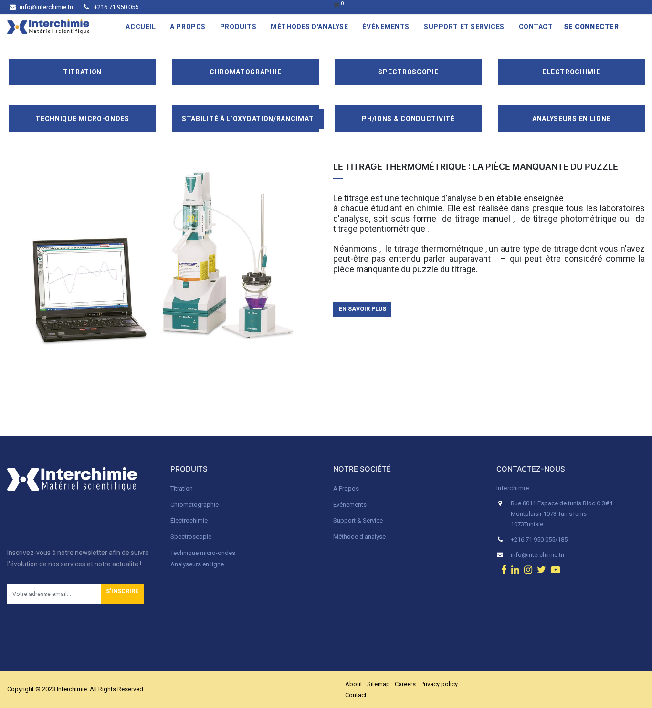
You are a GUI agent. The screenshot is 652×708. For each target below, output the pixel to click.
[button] (122, 594)
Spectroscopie (408, 72)
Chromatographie (246, 72)
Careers (405, 683)
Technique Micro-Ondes (82, 119)
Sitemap (378, 683)
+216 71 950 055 (115, 6)
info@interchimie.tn (46, 6)
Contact (356, 694)
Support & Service (358, 520)
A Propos (346, 488)
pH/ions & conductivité (408, 119)
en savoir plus (362, 309)
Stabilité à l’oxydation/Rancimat (248, 119)
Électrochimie (189, 520)
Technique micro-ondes (202, 552)
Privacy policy (439, 683)
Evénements (350, 504)
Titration (82, 72)
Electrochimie (571, 72)
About (353, 683)
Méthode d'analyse (359, 536)
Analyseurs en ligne (571, 119)
